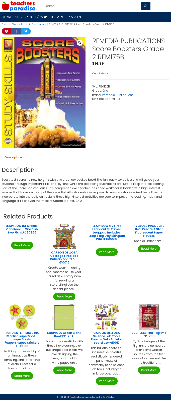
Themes (56, 17)
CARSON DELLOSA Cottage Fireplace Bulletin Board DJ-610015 (64, 257)
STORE (7, 17)
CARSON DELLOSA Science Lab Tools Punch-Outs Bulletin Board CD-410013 (106, 338)
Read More (22, 245)
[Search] (145, 6)
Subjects (23, 17)
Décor (41, 17)
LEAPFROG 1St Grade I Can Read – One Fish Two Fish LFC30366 (22, 229)
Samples (73, 17)
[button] (80, 43)
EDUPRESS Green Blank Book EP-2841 (64, 334)
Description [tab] (13, 157)
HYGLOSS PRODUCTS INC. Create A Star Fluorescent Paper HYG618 (148, 231)
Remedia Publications (34, 24)
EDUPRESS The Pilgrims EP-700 (149, 334)
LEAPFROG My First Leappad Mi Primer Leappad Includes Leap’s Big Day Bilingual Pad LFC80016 (107, 232)
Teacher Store (10, 24)
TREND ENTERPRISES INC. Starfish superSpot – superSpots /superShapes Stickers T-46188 (22, 339)
